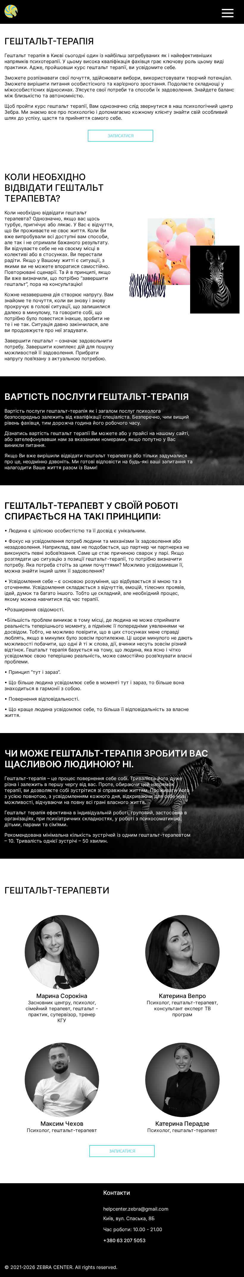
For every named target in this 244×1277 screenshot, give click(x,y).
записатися (121, 136)
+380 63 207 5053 (124, 1240)
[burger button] (228, 15)
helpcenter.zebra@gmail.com (135, 1209)
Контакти (116, 1192)
